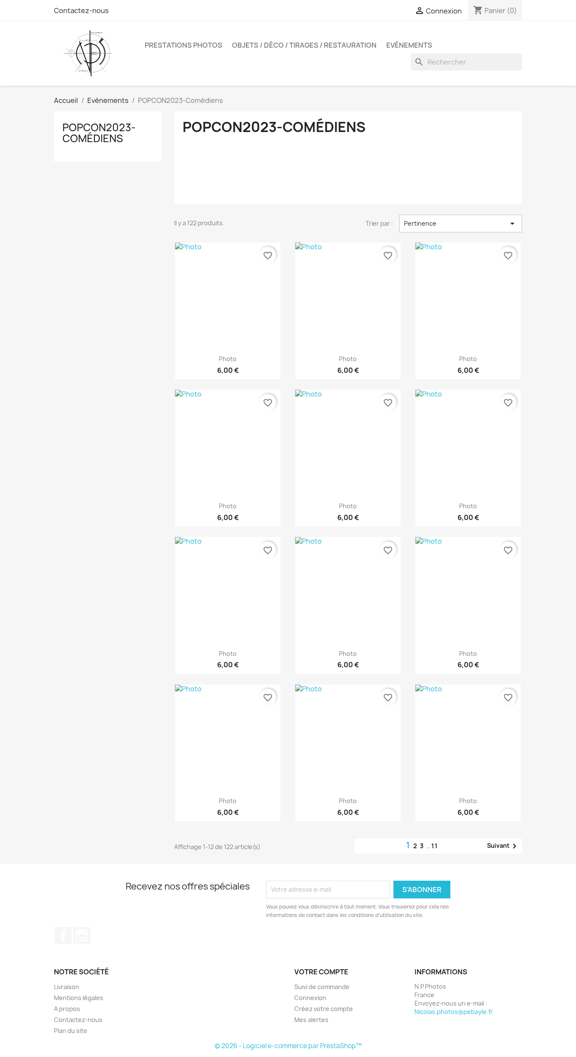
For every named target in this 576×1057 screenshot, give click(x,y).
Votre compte (321, 971)
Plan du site (70, 1031)
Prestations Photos (183, 45)
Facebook (63, 935)
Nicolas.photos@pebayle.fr (454, 1012)
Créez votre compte (323, 1009)
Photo (228, 359)
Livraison (66, 987)
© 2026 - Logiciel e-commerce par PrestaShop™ (288, 1045)
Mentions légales (78, 998)
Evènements (409, 45)
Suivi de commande (322, 987)
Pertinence (460, 223)
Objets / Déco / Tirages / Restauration (304, 45)
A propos (67, 1009)
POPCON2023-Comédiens (99, 133)
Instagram (81, 935)
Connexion (310, 998)
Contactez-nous (81, 10)
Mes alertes (311, 1020)
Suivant (503, 846)
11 (434, 846)
